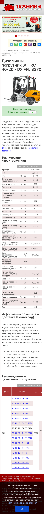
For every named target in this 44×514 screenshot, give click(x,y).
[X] (35, 44)
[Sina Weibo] (25, 44)
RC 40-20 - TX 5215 (20, 453)
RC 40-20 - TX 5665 (20, 458)
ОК (22, 509)
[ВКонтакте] (39, 44)
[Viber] (30, 44)
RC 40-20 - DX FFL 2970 (22, 423)
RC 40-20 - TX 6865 (20, 468)
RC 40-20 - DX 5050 (20, 418)
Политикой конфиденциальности (22, 503)
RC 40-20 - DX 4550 (20, 413)
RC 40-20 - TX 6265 (20, 463)
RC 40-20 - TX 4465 (20, 443)
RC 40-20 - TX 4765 (20, 448)
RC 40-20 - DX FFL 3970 (22, 438)
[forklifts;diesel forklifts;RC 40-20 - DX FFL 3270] (33, 112)
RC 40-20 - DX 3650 (20, 403)
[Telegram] (11, 44)
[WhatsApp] (16, 44)
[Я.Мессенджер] (21, 44)
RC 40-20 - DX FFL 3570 (22, 433)
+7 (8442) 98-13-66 (14, 481)
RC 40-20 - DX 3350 (20, 398)
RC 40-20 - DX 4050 (20, 408)
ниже (4, 148)
